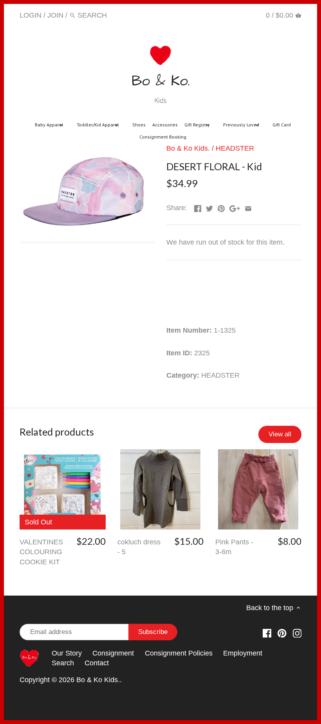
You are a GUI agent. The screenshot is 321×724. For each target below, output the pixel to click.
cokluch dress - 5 (138, 547)
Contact (97, 663)
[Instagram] (247, 14)
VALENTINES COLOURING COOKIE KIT (41, 552)
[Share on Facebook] (197, 207)
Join (55, 15)
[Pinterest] (232, 14)
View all (280, 434)
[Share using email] (248, 207)
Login (30, 15)
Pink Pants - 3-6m (234, 547)
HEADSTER (235, 148)
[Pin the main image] (221, 207)
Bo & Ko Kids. (188, 148)
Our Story (67, 653)
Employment (242, 653)
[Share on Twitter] (209, 207)
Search (63, 663)
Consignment (113, 653)
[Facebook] (217, 14)
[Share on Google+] (234, 207)
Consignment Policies (179, 653)
